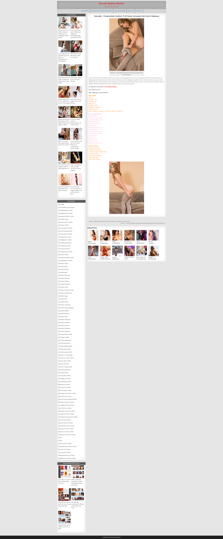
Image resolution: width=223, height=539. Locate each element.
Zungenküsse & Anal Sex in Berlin (67, 458)
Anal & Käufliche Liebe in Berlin (66, 207)
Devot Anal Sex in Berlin (64, 387)
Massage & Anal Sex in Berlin (65, 428)
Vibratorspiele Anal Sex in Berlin (66, 455)
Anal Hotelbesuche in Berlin (65, 251)
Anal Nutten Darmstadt (64, 275)
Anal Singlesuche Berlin (64, 378)
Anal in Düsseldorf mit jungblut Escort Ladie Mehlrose (76, 101)
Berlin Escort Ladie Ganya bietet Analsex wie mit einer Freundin (63, 143)
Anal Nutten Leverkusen (64, 305)
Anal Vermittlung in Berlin (64, 381)
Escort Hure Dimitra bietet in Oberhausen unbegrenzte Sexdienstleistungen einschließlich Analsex (76, 34)
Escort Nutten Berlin (111, 3)
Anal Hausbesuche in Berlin (65, 234)
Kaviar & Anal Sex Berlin (64, 420)
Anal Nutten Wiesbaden (64, 328)
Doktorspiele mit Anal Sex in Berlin (67, 393)
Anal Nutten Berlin (63, 266)
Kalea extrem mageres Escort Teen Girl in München (76, 79)
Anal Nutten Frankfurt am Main (102, 11)
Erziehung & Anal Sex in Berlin (66, 402)
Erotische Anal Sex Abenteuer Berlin (67, 399)
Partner (60, 437)
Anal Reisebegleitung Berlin (65, 346)
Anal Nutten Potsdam (63, 325)
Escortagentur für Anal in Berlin (66, 405)
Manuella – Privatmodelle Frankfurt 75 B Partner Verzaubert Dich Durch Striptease (126, 16)
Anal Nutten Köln (62, 299)
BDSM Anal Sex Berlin (64, 384)
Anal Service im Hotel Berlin (65, 355)
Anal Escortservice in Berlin (65, 222)
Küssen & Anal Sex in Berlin (65, 423)
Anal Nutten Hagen (63, 296)
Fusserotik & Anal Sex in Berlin (66, 414)
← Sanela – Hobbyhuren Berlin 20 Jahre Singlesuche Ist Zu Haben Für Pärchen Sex (108, 221)
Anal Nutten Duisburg (63, 281)
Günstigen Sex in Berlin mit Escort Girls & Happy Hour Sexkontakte (64, 504)
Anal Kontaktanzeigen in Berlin (66, 257)
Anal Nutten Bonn (62, 272)
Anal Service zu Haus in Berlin (66, 358)
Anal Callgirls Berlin (63, 219)
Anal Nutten (85, 11)
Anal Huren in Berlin (63, 254)
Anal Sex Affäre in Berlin (64, 361)
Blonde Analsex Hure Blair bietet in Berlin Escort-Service (75, 55)
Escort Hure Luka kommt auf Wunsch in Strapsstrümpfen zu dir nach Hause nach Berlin (76, 190)
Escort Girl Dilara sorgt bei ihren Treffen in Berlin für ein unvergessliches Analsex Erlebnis (76, 145)
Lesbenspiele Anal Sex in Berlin (66, 426)
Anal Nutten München (63, 313)
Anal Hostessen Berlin (64, 248)
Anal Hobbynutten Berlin (64, 245)
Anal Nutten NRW (120, 11)
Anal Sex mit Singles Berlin (65, 367)
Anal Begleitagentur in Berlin (65, 210)
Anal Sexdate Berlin (63, 372)
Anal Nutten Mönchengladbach (66, 307)
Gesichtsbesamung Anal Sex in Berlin (67, 417)
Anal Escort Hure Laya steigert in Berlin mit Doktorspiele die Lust (64, 166)
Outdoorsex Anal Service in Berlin (66, 434)
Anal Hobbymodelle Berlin (64, 243)
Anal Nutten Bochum (63, 269)
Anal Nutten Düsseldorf (64, 284)
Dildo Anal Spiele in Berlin (64, 390)
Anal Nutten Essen (63, 287)
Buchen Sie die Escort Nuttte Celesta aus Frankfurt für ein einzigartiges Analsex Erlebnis (64, 34)
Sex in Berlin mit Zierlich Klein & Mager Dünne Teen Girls (64, 481)
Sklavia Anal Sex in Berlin (64, 443)
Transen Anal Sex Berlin (64, 452)
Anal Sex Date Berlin (63, 364)
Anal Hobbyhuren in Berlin (64, 240)
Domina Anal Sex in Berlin (65, 396)
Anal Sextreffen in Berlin (64, 375)
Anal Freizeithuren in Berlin (65, 228)
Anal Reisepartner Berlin (64, 349)
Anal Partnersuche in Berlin (65, 334)
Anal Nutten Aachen (63, 263)
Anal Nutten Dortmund (64, 278)
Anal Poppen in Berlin (63, 337)
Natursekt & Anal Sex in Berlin (66, 431)
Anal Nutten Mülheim (63, 310)
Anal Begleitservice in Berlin (65, 213)
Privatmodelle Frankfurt (110, 86)
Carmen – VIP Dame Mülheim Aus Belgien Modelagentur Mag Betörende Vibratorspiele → (143, 223)
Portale (60, 440)
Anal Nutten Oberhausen (64, 319)
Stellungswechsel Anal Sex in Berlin (67, 446)
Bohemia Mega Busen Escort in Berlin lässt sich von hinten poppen (64, 101)
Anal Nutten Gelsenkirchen (65, 293)
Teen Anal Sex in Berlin (64, 449)
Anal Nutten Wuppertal (64, 331)
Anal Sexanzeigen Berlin (64, 369)
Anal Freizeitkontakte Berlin (65, 231)
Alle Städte (61, 204)
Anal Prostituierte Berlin (64, 343)
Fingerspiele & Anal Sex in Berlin (66, 411)
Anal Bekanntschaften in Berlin (66, 216)
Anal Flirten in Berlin (63, 225)
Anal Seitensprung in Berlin (65, 352)
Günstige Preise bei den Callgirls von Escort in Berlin (64, 526)
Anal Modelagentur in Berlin (65, 260)
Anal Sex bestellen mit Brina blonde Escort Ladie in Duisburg (64, 188)
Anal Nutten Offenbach (64, 322)
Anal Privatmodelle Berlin (64, 340)
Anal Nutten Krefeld (63, 302)
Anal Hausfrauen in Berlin (64, 237)
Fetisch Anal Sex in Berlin (64, 408)
